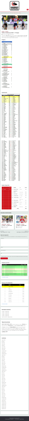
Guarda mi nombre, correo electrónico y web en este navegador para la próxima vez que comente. (14, 256)
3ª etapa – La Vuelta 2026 (5, 314)
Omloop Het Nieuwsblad (20, 327)
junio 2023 (3, 389)
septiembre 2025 (4, 353)
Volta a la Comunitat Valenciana (5, 330)
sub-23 (17, 328)
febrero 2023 (3, 394)
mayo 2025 (3, 359)
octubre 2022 (3, 400)
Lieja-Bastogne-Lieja (7, 327)
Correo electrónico (3, 250)
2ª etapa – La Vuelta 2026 (5, 315)
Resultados (6, 31)
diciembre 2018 (4, 407)
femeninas (10, 325)
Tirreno (19, 328)
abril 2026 (3, 345)
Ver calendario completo (5, 277)
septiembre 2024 (4, 370)
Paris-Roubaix (6, 328)
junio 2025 (3, 357)
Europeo (7, 325)
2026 (11, 324)
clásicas (23, 324)
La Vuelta (3, 327)
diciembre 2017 (4, 408)
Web (1, 253)
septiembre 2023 (4, 385)
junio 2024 (3, 374)
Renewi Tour (11, 328)
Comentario (2, 238)
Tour (21, 328)
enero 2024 (3, 381)
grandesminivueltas (11, 34)
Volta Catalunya (14, 330)
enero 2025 (3, 364)
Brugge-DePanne (17, 324)
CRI (26, 324)
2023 (3, 324)
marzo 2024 (3, 378)
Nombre (2, 247)
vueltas (3, 331)
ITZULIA (24, 325)
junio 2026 (3, 342)
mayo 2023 (3, 390)
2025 (8, 324)
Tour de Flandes (23, 328)
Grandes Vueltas (4, 224)
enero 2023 (3, 396)
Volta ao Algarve (10, 330)
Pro (8, 328)
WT (7, 331)
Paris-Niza (3, 328)
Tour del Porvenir (4, 329)
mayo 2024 (3, 375)
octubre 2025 (3, 352)
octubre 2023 (3, 383)
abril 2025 (3, 360)
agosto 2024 (3, 371)
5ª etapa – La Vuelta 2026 (7, 225)
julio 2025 (3, 356)
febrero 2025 (3, 363)
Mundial (17, 327)
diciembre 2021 (4, 401)
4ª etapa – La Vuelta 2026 (21, 225)
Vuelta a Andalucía (18, 330)
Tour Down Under (21, 329)
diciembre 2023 (4, 382)
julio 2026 (3, 341)
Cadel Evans (20, 324)
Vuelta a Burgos (22, 330)
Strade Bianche (13, 328)
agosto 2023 (3, 386)
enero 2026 (3, 349)
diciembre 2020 (4, 404)
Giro (15, 325)
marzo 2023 (3, 393)
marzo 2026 (3, 346)
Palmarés (24, 327)
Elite (5, 325)
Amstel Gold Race (13, 324)
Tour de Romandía (12, 329)
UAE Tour (25, 329)
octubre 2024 (3, 368)
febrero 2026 (3, 348)
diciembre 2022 (4, 397)
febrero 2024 (3, 379)
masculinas (13, 327)
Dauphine (3, 325)
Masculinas (3, 31)
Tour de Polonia (8, 329)
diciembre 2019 (4, 405)
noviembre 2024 (4, 367)
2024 (5, 324)
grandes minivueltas (4, 227)
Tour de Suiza (16, 329)
